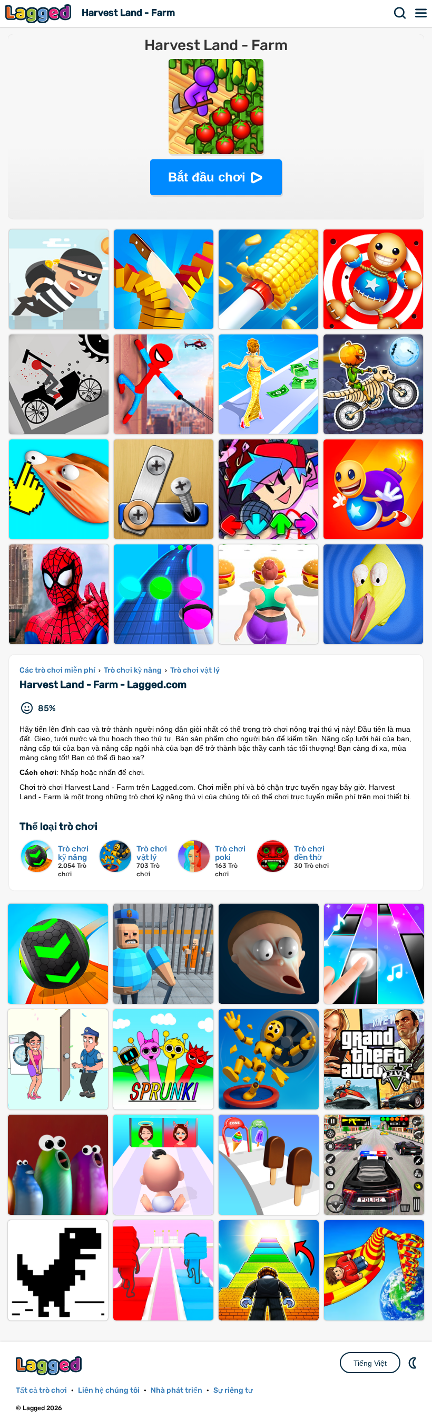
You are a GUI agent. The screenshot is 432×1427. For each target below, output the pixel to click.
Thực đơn (421, 13)
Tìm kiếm (400, 13)
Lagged (39, 13)
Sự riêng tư (233, 1390)
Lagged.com (50, 1365)
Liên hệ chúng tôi (109, 1390)
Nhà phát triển (176, 1390)
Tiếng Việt (370, 1363)
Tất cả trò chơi (41, 1390)
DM (413, 1362)
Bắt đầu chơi (207, 177)
